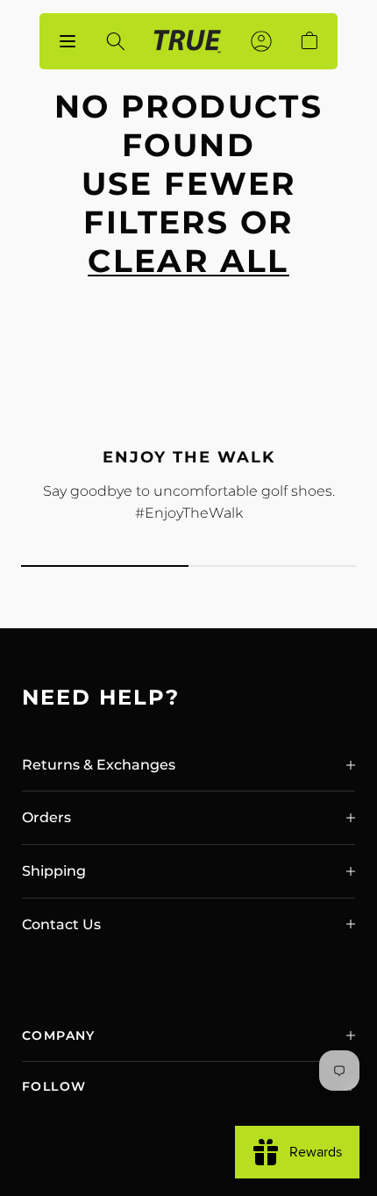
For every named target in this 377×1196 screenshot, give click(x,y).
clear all (188, 260)
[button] (188, 765)
